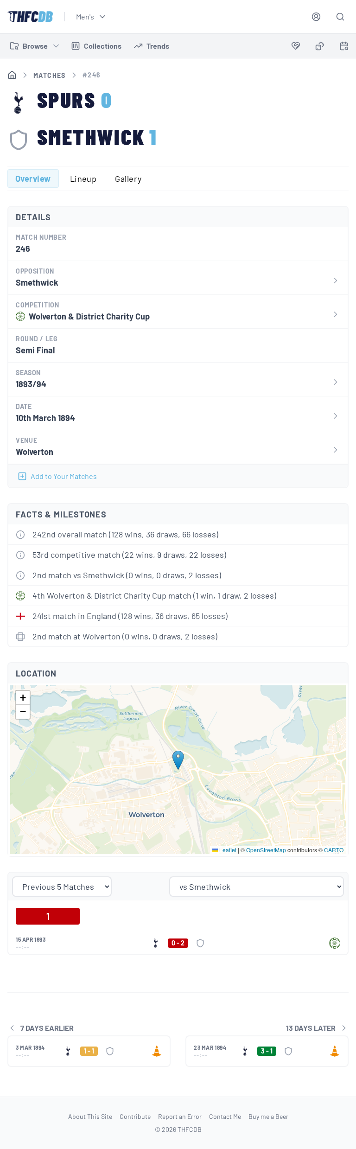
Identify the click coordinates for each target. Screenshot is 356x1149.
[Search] (340, 16)
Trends (157, 45)
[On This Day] (344, 47)
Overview (33, 178)
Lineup (83, 178)
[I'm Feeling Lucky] (320, 46)
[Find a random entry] (320, 46)
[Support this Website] (296, 46)
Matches (49, 75)
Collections (102, 45)
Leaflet (227, 850)
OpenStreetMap (266, 850)
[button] (178, 760)
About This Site (90, 1116)
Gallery (128, 178)
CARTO (333, 850)
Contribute (135, 1116)
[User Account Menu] (316, 16)
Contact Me (225, 1116)
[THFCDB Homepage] (30, 16)
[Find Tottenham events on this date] (344, 46)
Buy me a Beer (268, 1116)
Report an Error (180, 1116)
